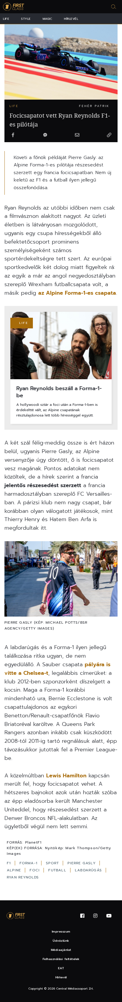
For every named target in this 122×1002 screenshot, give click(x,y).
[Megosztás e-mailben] (77, 135)
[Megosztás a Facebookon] (13, 135)
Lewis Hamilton (66, 775)
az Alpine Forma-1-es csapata (77, 293)
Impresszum (61, 931)
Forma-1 (29, 863)
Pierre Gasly (82, 863)
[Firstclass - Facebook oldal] (82, 916)
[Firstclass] (13, 6)
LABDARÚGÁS (89, 870)
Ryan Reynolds (23, 877)
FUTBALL (58, 870)
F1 (9, 863)
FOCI (35, 870)
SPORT (53, 863)
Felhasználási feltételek (61, 959)
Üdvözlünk (61, 940)
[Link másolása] (109, 135)
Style (26, 19)
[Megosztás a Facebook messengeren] (45, 135)
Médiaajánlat (61, 950)
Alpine (15, 870)
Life (6, 19)
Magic (47, 19)
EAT (61, 968)
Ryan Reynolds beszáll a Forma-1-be (59, 392)
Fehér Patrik (94, 106)
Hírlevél (71, 19)
